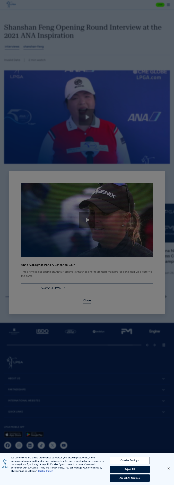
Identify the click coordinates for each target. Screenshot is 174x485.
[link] (54, 288)
